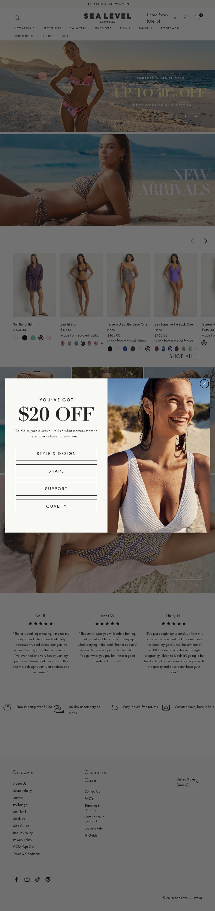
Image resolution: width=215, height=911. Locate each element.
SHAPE (56, 471)
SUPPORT (56, 489)
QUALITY (56, 506)
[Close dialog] (204, 384)
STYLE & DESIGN (56, 454)
